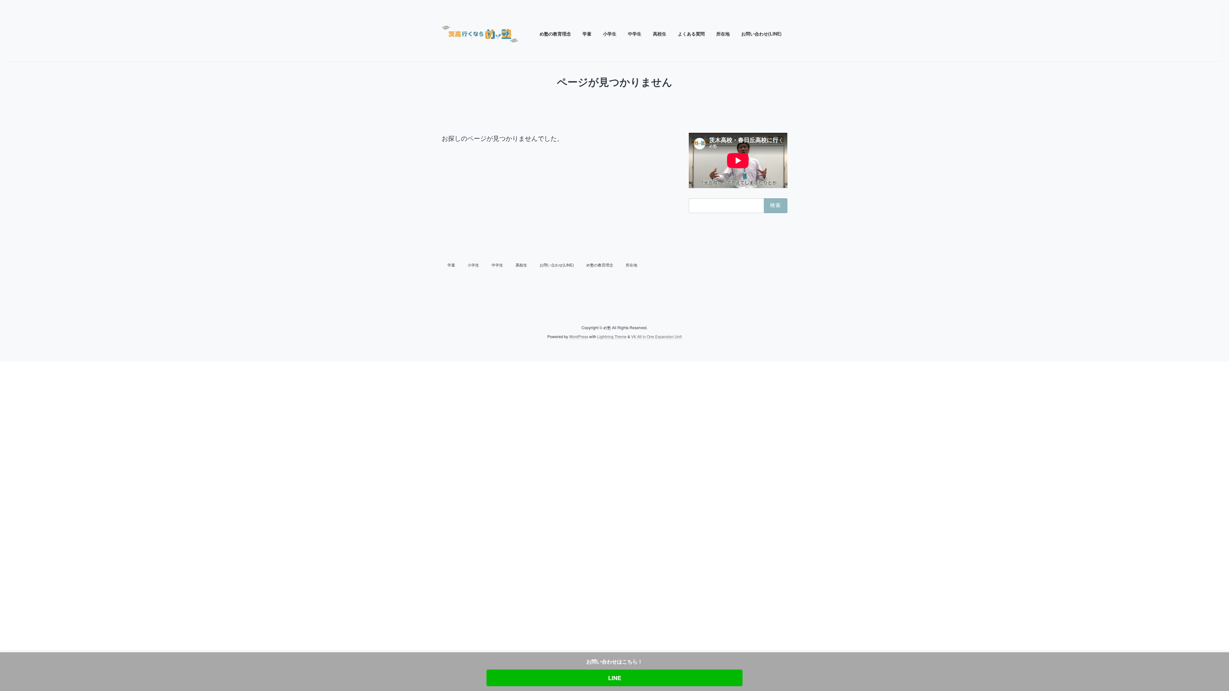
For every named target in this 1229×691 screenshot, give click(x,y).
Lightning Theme (612, 336)
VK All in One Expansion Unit (656, 336)
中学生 (497, 264)
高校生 (521, 264)
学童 (451, 264)
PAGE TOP (1197, 664)
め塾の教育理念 (599, 264)
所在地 (631, 264)
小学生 (473, 264)
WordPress (578, 336)
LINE (614, 678)
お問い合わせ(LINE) (557, 264)
